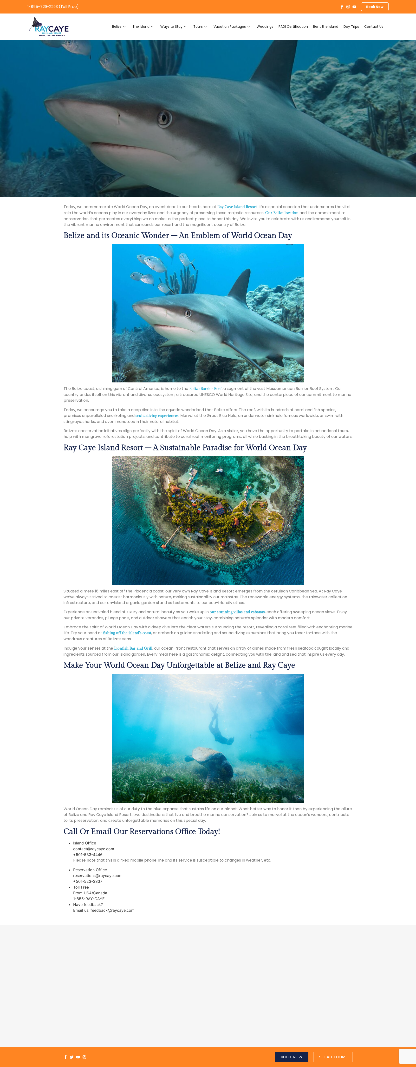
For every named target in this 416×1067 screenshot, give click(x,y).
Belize (117, 26)
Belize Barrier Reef (205, 389)
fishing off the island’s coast (127, 633)
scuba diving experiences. (157, 416)
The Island (141, 26)
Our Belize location (282, 213)
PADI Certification (293, 26)
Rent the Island (325, 26)
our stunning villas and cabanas (237, 612)
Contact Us (373, 26)
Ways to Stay (171, 26)
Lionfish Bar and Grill (133, 648)
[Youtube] (354, 7)
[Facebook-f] (342, 7)
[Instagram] (348, 7)
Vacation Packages (230, 26)
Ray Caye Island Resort (237, 207)
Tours (198, 26)
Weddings (265, 26)
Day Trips (351, 26)
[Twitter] (72, 1057)
